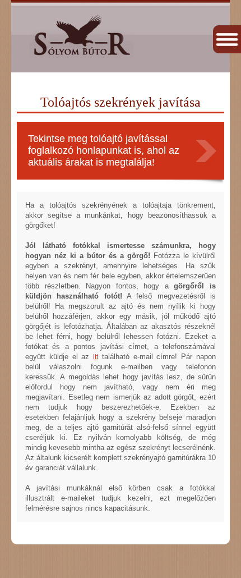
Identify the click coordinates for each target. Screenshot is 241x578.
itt (95, 357)
